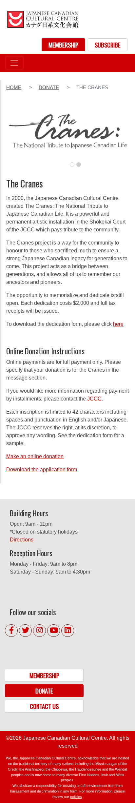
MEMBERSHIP (63, 44)
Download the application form (41, 469)
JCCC (94, 399)
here (118, 324)
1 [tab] (72, 164)
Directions (21, 539)
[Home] (42, 19)
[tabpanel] (68, 135)
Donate (49, 87)
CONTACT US (44, 706)
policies (76, 797)
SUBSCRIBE (108, 44)
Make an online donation (35, 456)
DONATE (44, 690)
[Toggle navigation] (14, 62)
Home (13, 87)
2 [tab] (78, 164)
